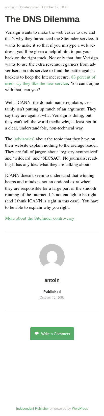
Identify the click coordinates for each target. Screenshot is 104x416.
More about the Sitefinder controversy (39, 218)
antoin (9, 7)
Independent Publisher (32, 408)
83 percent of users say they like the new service (50, 80)
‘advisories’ (24, 139)
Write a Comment (55, 334)
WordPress (80, 408)
